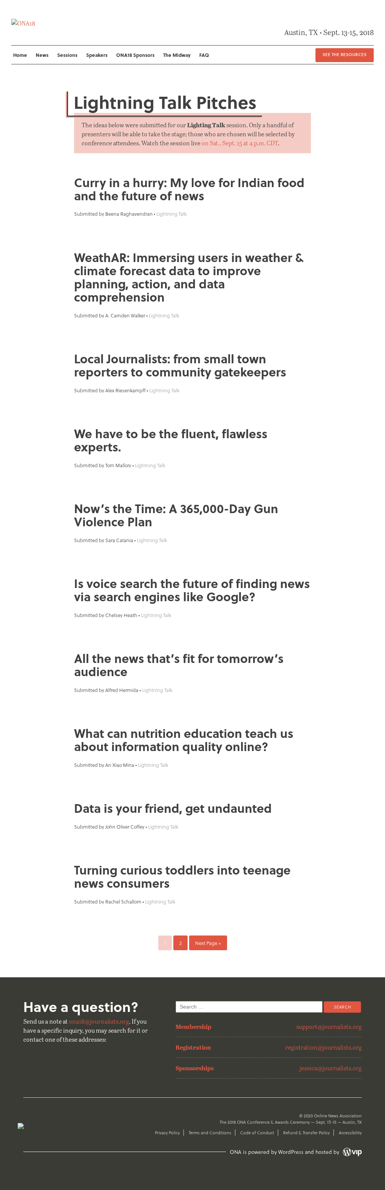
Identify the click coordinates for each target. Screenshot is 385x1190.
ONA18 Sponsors (135, 54)
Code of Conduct (257, 1132)
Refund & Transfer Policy (306, 1132)
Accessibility (350, 1132)
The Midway (177, 54)
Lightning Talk (171, 213)
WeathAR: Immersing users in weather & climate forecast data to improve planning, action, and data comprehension (188, 277)
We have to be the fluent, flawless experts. (170, 440)
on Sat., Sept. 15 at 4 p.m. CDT (240, 143)
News (42, 54)
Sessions (67, 54)
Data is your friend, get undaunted (173, 808)
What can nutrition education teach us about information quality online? (183, 740)
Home (20, 54)
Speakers (97, 54)
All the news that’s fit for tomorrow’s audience (178, 665)
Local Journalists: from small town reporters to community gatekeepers (180, 365)
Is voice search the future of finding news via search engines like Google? (192, 590)
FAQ (204, 54)
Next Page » (208, 942)
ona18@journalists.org (99, 1021)
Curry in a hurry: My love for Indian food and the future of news (189, 189)
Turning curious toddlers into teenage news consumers (182, 876)
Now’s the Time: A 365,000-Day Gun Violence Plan (176, 515)
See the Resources (345, 54)
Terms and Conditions (210, 1132)
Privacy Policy (167, 1132)
